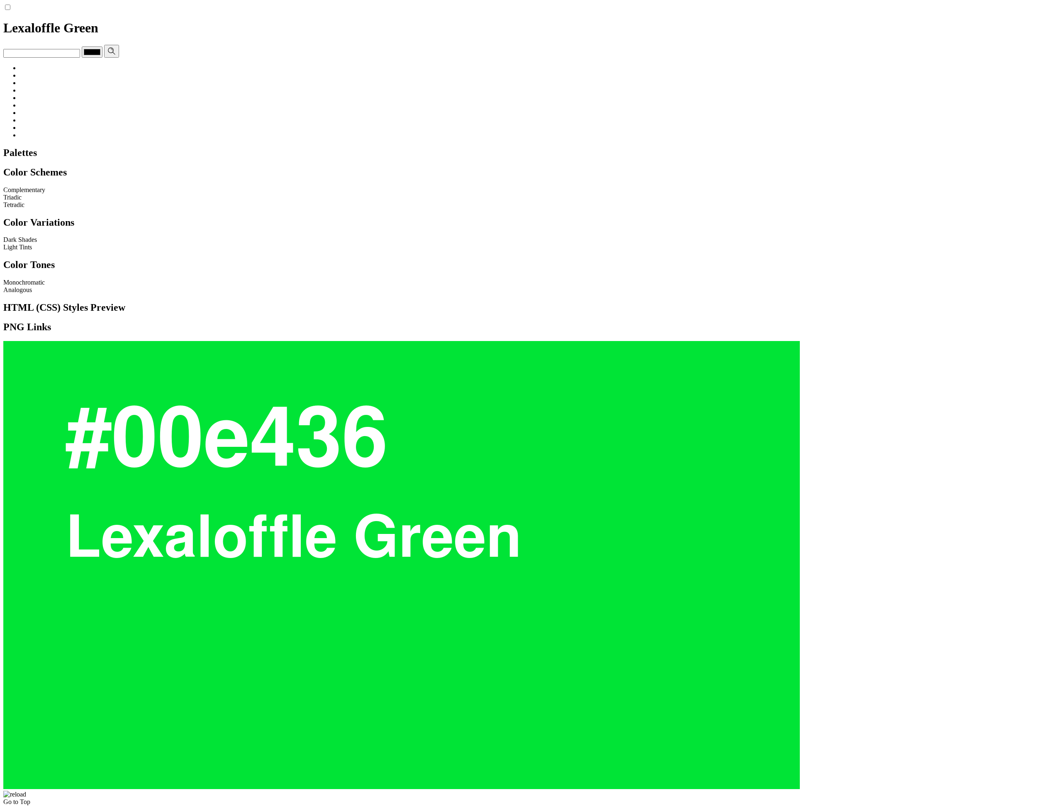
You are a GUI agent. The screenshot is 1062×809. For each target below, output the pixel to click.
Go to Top (16, 801)
